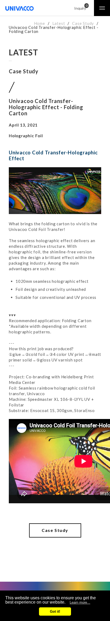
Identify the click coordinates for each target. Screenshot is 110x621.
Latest (58, 23)
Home (39, 23)
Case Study (83, 23)
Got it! (55, 611)
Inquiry (80, 7)
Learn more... (80, 602)
